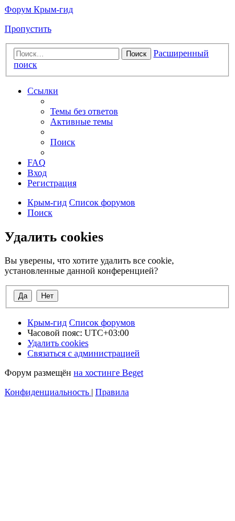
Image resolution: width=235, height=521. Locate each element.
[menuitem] (84, 111)
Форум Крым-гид (39, 9)
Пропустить (28, 29)
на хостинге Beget (108, 373)
